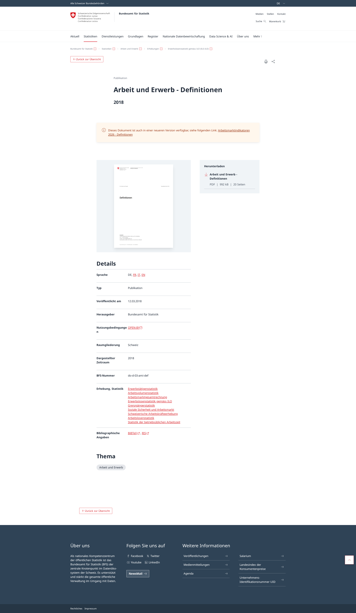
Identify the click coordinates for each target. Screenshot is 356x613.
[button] (74, 36)
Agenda (188, 573)
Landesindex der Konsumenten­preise (253, 567)
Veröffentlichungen (196, 556)
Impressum (91, 608)
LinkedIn (154, 562)
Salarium (245, 556)
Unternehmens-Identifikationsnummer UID (257, 580)
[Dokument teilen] (273, 61)
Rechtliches (76, 608)
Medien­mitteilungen (197, 565)
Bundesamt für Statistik (134, 13)
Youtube (136, 562)
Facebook (137, 556)
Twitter (155, 556)
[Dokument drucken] (266, 61)
